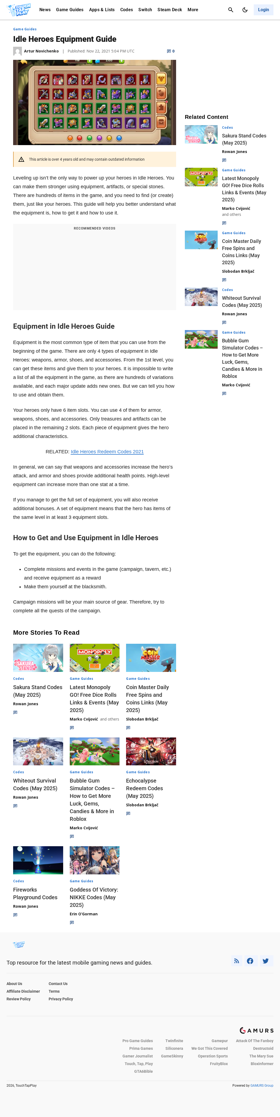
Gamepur (220, 1041)
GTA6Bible (143, 1071)
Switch (145, 9)
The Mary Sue (261, 1056)
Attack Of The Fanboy (254, 1041)
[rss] (236, 960)
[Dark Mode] (245, 9)
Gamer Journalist (137, 1056)
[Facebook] (251, 960)
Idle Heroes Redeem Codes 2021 (107, 451)
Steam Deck (170, 9)
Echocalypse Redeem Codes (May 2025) (144, 788)
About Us (14, 983)
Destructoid (263, 1048)
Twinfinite (174, 1041)
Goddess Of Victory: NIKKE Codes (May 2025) (94, 897)
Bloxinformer (262, 1064)
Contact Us (58, 983)
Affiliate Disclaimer (23, 991)
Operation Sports (213, 1056)
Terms (54, 991)
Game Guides (70, 9)
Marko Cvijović (84, 719)
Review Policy (19, 999)
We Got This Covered (209, 1048)
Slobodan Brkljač (142, 719)
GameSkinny (172, 1056)
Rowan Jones (25, 703)
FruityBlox (219, 1064)
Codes (126, 9)
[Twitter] (267, 960)
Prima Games (141, 1048)
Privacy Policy (61, 999)
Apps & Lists (102, 9)
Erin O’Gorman (84, 913)
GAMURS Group (261, 1085)
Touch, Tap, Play (139, 1064)
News (45, 9)
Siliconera (174, 1048)
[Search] (230, 9)
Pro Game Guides (137, 1041)
